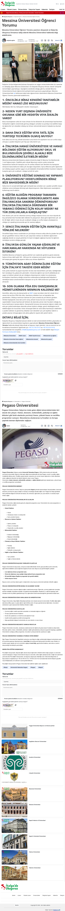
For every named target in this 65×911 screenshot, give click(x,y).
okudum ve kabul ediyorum (18, 374)
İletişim (52, 9)
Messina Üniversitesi (34, 804)
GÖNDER (60, 374)
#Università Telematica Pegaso (19, 667)
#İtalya (5, 667)
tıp (14, 93)
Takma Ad (5, 352)
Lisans (3, 9)
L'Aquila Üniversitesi (34, 773)
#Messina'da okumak (32, 339)
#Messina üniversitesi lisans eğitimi (13, 339)
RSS (17, 905)
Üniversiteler (22, 9)
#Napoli (40, 667)
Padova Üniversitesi (34, 852)
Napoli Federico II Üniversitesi (37, 820)
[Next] (63, 12)
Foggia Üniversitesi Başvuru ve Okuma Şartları (42, 725)
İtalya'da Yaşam (34, 9)
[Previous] (61, 12)
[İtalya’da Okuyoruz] (9, 887)
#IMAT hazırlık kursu (34, 335)
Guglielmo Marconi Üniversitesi (37, 741)
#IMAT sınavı (22, 335)
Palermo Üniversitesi (34, 868)
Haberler (45, 9)
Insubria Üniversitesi (34, 757)
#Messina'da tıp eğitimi (49, 335)
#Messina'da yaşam (46, 339)
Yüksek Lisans (12, 9)
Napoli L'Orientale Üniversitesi (37, 836)
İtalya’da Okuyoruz (8, 16)
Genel (13, 895)
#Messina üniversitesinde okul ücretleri (14, 343)
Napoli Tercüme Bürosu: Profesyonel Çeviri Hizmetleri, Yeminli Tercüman (22, 12)
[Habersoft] (56, 910)
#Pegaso (33, 667)
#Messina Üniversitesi (10, 335)
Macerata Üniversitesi (35, 789)
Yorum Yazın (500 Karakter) (9, 360)
